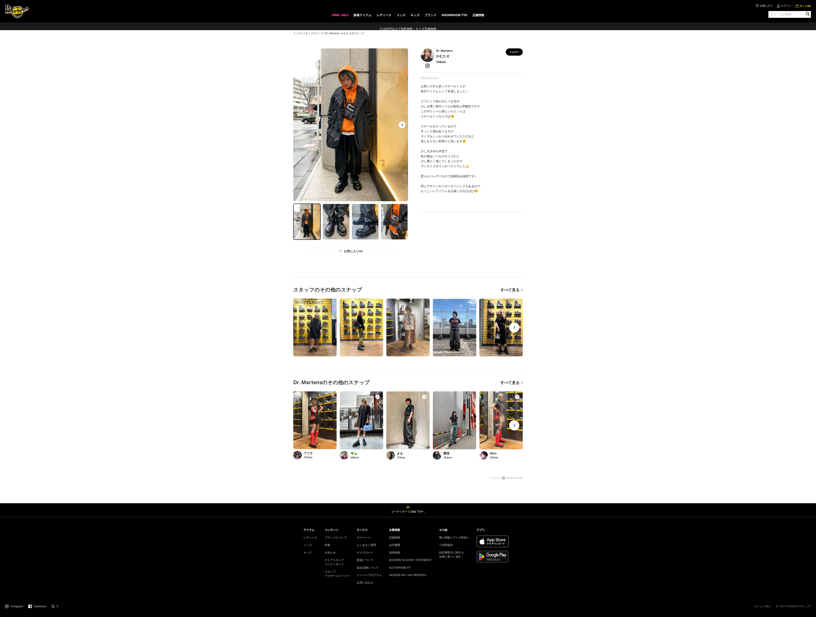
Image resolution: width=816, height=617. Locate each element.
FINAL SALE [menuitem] (340, 15)
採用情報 (394, 552)
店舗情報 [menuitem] (478, 15)
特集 (327, 545)
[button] (402, 124)
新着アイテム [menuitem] (362, 15)
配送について (365, 560)
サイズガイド (365, 552)
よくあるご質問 (366, 545)
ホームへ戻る (762, 606)
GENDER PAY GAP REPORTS (407, 575)
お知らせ (330, 552)
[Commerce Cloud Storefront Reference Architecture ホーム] (17, 11)
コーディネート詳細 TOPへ (408, 511)
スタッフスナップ (313, 33)
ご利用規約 (446, 545)
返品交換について (368, 567)
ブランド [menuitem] (430, 15)
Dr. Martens (332, 33)
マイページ (364, 537)
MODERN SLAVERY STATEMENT (410, 560)
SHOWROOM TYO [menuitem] (454, 15)
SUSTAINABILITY (400, 567)
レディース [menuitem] (384, 15)
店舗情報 (394, 537)
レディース (310, 537)
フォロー (514, 51)
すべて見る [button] (510, 290)
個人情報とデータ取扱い (454, 537)
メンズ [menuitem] (401, 15)
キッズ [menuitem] (415, 15)
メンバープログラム (369, 575)
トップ (297, 33)
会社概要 (394, 545)
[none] (340, 16)
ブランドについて (336, 537)
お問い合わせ (365, 582)
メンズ (307, 545)
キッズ (307, 552)
